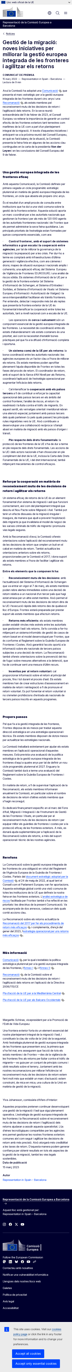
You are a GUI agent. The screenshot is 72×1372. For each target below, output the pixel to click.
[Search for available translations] (60, 91)
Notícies (10, 33)
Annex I (28, 968)
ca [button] (49, 13)
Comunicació (50, 90)
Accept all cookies (28, 1353)
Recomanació (11, 102)
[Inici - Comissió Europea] (13, 12)
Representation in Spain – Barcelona (24, 1180)
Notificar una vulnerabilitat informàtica (25, 1274)
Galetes (7, 1288)
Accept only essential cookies (36, 1363)
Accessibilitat (11, 1308)
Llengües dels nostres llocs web (22, 1281)
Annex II (45, 968)
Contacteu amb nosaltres (18, 1268)
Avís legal (8, 1301)
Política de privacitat (15, 1294)
